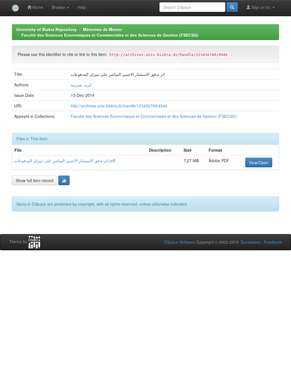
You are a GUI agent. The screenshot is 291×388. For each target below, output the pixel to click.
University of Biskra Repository (46, 29)
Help (82, 7)
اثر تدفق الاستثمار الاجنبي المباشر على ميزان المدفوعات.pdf (64, 160)
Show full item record (34, 180)
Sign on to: (261, 7)
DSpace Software (179, 242)
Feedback (273, 242)
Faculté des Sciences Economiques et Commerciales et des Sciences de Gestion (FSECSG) (109, 35)
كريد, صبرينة (81, 84)
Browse (59, 7)
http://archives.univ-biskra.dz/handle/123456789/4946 (119, 106)
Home (37, 7)
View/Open (259, 162)
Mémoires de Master (102, 29)
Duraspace (250, 242)
